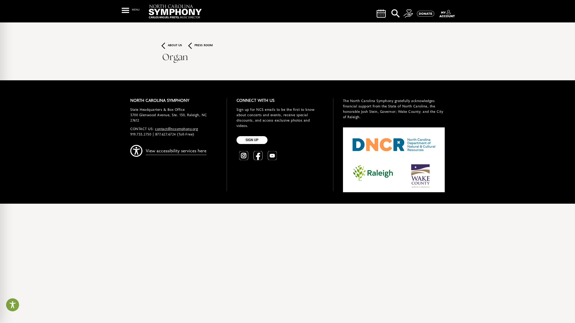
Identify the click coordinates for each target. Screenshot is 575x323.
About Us (175, 45)
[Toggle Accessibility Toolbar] (13, 305)
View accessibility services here (176, 151)
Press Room (204, 45)
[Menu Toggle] (130, 10)
